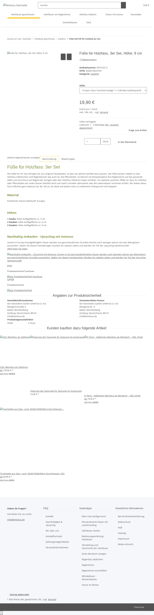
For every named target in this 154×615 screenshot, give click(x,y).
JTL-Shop (148, 607)
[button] (133, 5)
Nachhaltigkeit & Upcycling (54, 523)
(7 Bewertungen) (88, 59)
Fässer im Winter (90, 584)
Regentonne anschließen (94, 570)
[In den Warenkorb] (9, 49)
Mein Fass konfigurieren (94, 516)
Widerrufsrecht (125, 544)
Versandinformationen (57, 547)
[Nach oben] (1, 613)
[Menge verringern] (81, 141)
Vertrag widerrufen (19, 594)
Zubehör (95, 73)
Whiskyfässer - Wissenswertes (89, 578)
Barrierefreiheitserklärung (131, 516)
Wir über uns (52, 530)
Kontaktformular (54, 536)
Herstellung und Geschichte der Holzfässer (95, 547)
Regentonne (88, 565)
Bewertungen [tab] (68, 158)
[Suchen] (123, 5)
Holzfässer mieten (91, 530)
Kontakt (49, 516)
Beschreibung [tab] (49, 158)
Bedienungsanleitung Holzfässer (92, 538)
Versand (104, 112)
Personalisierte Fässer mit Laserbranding (95, 523)
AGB (120, 527)
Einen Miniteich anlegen (94, 553)
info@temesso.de (16, 519)
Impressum (123, 538)
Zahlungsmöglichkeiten (57, 541)
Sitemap (122, 533)
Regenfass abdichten (92, 559)
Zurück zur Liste (14, 38)
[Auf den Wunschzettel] (69, 57)
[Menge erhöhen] (102, 148)
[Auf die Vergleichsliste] (63, 57)
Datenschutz (124, 521)
